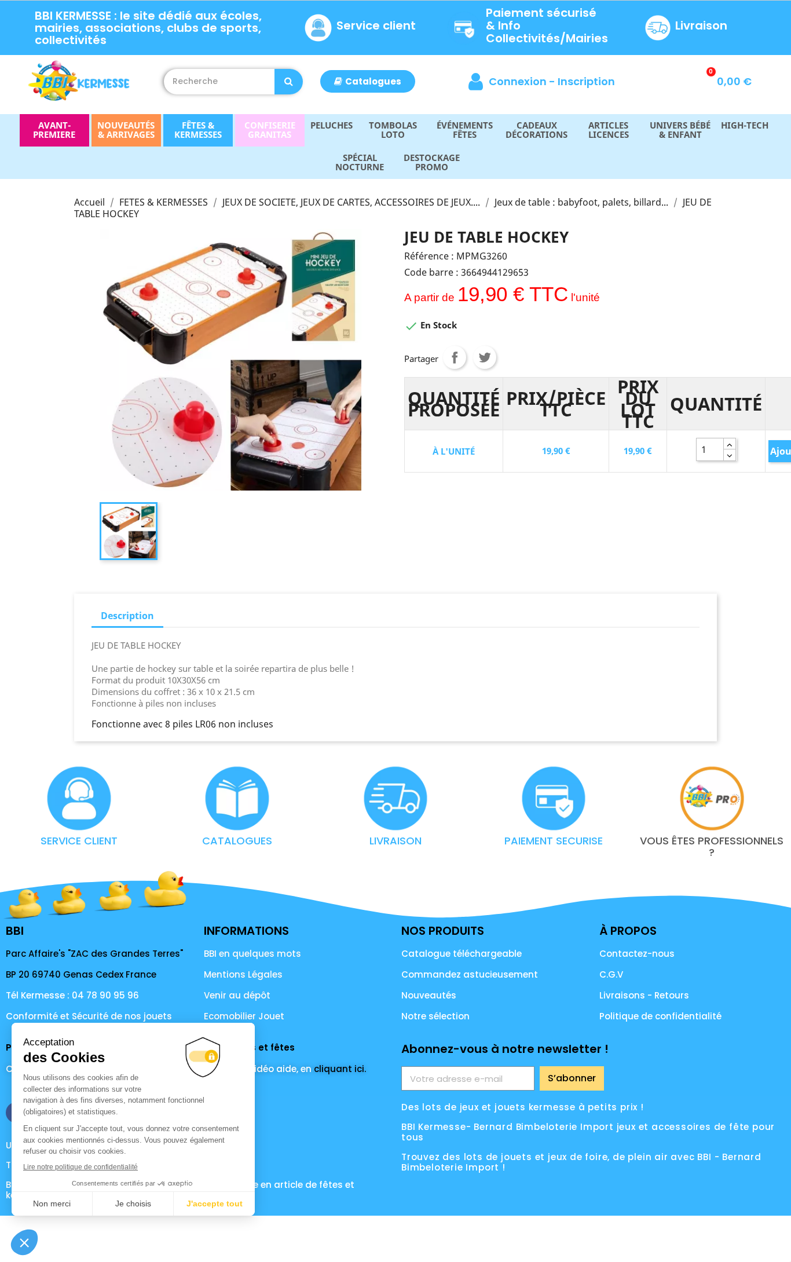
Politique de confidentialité (660, 1016)
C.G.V (611, 974)
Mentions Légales (243, 974)
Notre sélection (435, 1016)
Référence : (429, 256)
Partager (454, 357)
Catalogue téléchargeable (461, 954)
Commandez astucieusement (469, 974)
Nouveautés (428, 995)
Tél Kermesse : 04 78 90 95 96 (72, 995)
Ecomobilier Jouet (244, 1016)
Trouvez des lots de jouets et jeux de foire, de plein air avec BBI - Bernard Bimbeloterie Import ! (581, 1162)
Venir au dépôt (237, 995)
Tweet (484, 357)
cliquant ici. (340, 1069)
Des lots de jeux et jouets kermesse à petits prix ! (522, 1107)
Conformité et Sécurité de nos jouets (89, 1016)
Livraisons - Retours (644, 995)
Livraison (701, 25)
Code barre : (431, 272)
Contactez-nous (637, 954)
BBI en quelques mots (252, 954)
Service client (376, 25)
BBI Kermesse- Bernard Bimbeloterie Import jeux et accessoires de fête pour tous (588, 1132)
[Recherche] (288, 81)
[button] (367, 81)
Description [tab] (127, 615)
